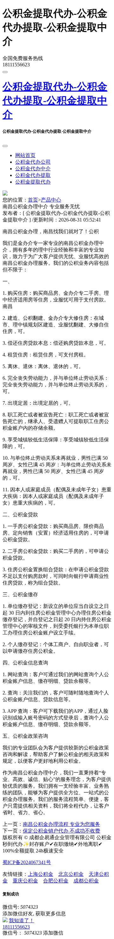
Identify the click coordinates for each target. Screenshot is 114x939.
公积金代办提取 (33, 175)
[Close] (5, 146)
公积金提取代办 (33, 182)
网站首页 (25, 155)
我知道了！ (21, 920)
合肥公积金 (55, 880)
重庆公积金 (25, 880)
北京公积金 (71, 874)
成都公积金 (86, 880)
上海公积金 (40, 874)
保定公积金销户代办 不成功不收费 (61, 830)
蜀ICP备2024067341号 (27, 862)
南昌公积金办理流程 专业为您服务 (61, 824)
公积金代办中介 (33, 168)
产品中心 (51, 200)
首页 (33, 200)
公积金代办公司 (33, 162)
